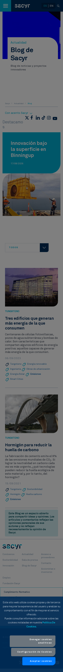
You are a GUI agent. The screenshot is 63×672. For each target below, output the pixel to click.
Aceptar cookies (41, 661)
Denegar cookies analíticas (41, 641)
